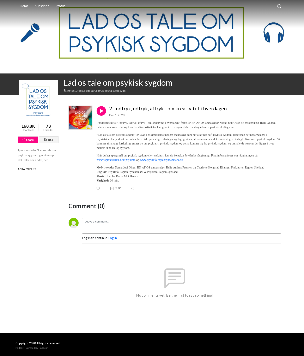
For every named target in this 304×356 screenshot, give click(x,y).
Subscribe (42, 6)
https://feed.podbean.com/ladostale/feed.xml (96, 90)
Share (30, 139)
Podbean (43, 347)
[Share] (132, 188)
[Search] (279, 6)
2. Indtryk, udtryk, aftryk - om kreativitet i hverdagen (168, 108)
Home (24, 6)
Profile (60, 6)
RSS (50, 139)
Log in (112, 238)
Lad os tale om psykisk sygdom (117, 83)
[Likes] (98, 188)
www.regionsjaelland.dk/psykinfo (116, 160)
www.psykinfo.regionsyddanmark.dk (161, 160)
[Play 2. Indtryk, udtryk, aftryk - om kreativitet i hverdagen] (101, 111)
